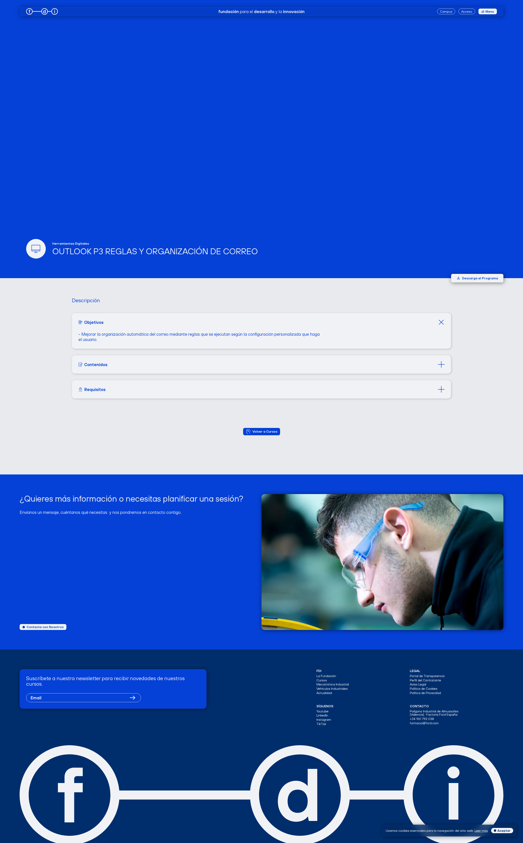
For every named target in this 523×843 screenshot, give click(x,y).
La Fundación (326, 676)
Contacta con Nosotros (45, 627)
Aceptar (504, 831)
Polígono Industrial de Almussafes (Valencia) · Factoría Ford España (434, 713)
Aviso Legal (418, 684)
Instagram (323, 719)
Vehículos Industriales (332, 688)
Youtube (322, 711)
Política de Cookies (423, 688)
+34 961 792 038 (422, 719)
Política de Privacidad (425, 693)
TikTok (321, 724)
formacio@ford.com (424, 723)
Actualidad (324, 693)
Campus (446, 11)
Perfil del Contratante (425, 680)
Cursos (321, 680)
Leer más (481, 831)
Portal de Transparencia (427, 676)
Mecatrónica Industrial (332, 684)
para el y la (261, 11)
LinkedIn (322, 715)
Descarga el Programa (480, 278)
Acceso (466, 11)
